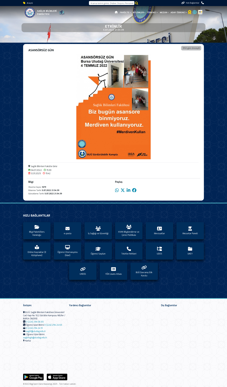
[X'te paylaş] (123, 190)
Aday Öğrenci (178, 12)
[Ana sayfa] (116, 12)
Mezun (163, 12)
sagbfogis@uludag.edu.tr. (35, 337)
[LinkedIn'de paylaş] (128, 190)
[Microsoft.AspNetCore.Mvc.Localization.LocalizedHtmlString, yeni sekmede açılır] (33, 376)
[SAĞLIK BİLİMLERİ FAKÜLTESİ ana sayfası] (30, 12)
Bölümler (138, 12)
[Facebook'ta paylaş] (134, 190)
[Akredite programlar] (189, 13)
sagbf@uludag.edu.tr (36, 331)
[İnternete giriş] (195, 13)
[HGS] (200, 12)
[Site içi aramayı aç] (136, 3)
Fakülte (124, 12)
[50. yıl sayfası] (62, 13)
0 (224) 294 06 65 (35, 321)
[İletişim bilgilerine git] (202, 3)
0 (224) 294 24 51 (34, 328)
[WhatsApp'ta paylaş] (117, 190)
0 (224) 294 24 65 (53, 325)
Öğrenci (151, 12)
